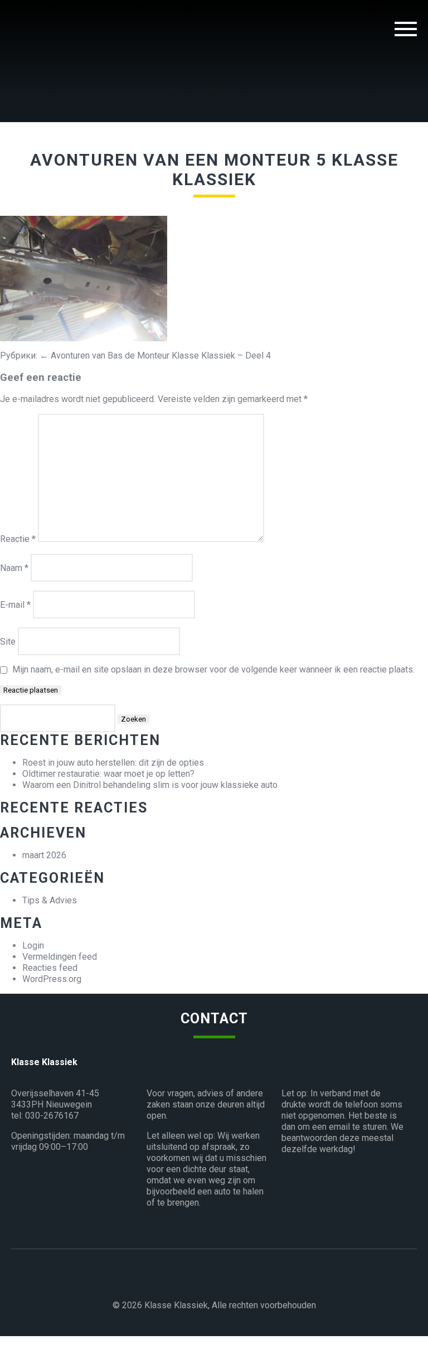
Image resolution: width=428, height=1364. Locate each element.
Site (8, 641)
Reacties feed (49, 967)
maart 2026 (44, 855)
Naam (14, 568)
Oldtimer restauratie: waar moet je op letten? (108, 773)
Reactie (18, 539)
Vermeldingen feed (59, 956)
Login (33, 945)
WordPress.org (51, 979)
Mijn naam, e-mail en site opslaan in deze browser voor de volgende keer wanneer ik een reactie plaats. (213, 669)
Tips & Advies (49, 900)
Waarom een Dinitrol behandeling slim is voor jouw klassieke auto (150, 785)
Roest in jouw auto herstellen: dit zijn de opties (113, 762)
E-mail (15, 604)
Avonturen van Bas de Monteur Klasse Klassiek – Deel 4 (155, 355)
